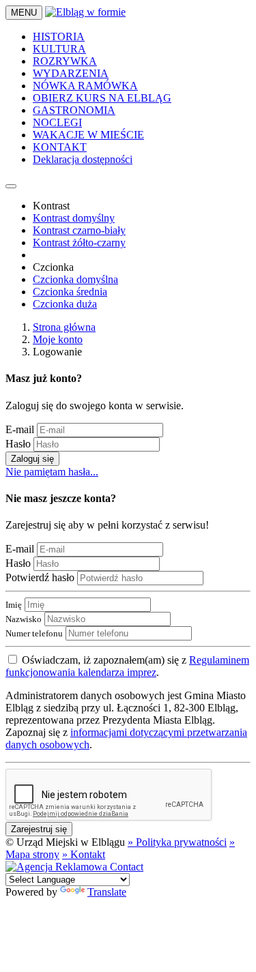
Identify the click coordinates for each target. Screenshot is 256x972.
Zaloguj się (32, 459)
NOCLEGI (57, 122)
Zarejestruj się (39, 829)
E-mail (19, 429)
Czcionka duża (65, 304)
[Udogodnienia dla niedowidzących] (10, 186)
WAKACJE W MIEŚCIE (88, 135)
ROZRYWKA (65, 61)
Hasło (18, 444)
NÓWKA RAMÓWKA (85, 85)
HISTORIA (59, 36)
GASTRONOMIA (74, 110)
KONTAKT (60, 147)
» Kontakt (83, 854)
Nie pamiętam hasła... (51, 471)
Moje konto (58, 339)
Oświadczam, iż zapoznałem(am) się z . (127, 666)
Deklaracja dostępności (82, 159)
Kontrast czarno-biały (79, 230)
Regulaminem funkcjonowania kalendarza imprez (127, 666)
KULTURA (59, 49)
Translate (106, 892)
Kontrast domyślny (74, 218)
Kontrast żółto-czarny (79, 242)
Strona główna (64, 327)
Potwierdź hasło (39, 577)
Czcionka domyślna (75, 279)
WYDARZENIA (71, 73)
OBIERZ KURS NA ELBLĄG (102, 98)
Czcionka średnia (70, 291)
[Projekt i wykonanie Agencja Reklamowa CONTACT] (74, 866)
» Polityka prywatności (177, 842)
